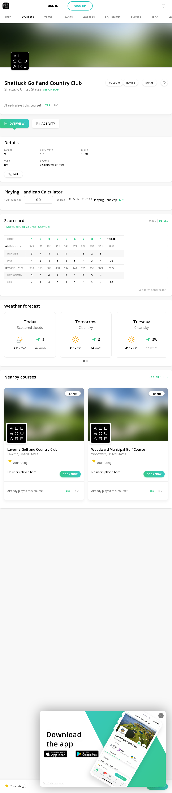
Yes (47, 105)
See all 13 (156, 377)
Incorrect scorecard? (152, 290)
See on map (51, 89)
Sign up (80, 6)
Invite (130, 82)
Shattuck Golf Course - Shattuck (28, 227)
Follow (114, 82)
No (56, 105)
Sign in (52, 6)
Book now (70, 474)
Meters (163, 220)
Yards (152, 220)
